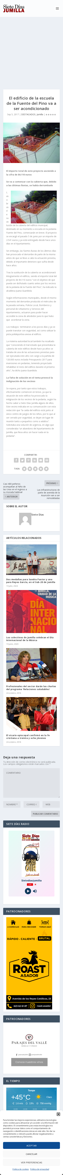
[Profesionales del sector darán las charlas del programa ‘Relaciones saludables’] (31, 665)
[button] (58, 1114)
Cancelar (31, 1153)
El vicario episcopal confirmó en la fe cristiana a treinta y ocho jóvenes (28, 737)
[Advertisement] (31, 50)
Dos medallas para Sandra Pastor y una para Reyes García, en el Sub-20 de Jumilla (30, 581)
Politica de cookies (21, 1169)
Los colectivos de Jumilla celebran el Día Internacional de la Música (30, 639)
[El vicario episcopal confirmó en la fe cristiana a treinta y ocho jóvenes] (31, 714)
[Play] (28, 891)
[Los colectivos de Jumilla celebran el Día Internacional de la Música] (31, 611)
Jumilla (40, 114)
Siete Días (37, 514)
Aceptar (31, 1145)
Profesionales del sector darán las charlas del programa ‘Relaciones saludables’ (31, 687)
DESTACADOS (28, 114)
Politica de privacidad (39, 1169)
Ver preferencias (31, 1162)
